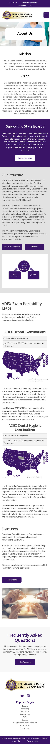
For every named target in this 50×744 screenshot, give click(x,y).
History (34, 246)
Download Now (25, 158)
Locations (25, 728)
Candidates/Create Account (25, 722)
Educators (25, 711)
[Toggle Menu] (46, 15)
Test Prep (25, 708)
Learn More (12, 579)
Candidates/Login (25, 5)
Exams (25, 706)
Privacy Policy (16, 741)
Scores (25, 720)
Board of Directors (12, 246)
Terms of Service (32, 741)
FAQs (25, 717)
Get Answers (25, 662)
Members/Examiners (30, 2)
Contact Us (13, 2)
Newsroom (25, 714)
